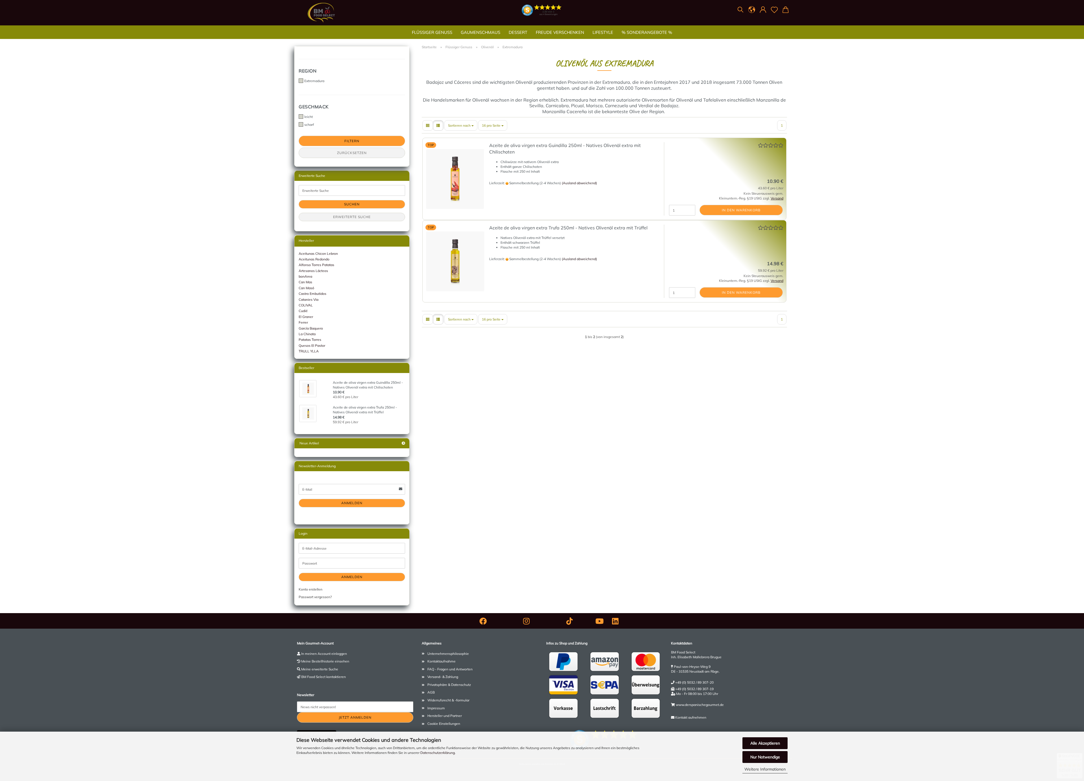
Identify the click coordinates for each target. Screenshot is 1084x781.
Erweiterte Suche (352, 217)
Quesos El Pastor (312, 345)
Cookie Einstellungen (443, 723)
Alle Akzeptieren (765, 743)
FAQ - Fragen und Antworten (450, 669)
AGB (431, 692)
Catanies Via (308, 299)
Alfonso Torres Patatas (316, 265)
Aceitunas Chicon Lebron (318, 253)
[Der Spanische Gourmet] (321, 12)
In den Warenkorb (741, 210)
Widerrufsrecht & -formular (448, 700)
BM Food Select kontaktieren (323, 677)
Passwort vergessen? (315, 597)
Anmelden (351, 503)
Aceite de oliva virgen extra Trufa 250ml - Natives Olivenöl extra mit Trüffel (568, 228)
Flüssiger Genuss (432, 32)
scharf (309, 124)
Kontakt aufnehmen (690, 717)
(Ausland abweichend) (579, 183)
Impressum (436, 708)
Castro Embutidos (312, 293)
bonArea (305, 276)
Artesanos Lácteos (313, 271)
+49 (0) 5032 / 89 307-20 (694, 682)
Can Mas (305, 282)
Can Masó (306, 288)
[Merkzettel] (774, 10)
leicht (308, 117)
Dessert (518, 32)
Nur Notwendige (765, 757)
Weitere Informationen (765, 769)
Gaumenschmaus (480, 32)
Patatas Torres (310, 339)
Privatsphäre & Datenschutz (449, 685)
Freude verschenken (560, 32)
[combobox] (460, 125)
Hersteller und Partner (444, 716)
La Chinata (307, 334)
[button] (751, 10)
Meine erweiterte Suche (319, 669)
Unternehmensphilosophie (448, 653)
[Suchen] (740, 10)
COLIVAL (306, 305)
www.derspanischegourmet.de (700, 705)
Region (307, 71)
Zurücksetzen (352, 153)
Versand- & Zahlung (442, 677)
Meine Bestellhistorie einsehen (325, 661)
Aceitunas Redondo (314, 259)
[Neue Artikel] (403, 443)
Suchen (352, 204)
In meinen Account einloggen (324, 653)
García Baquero (311, 328)
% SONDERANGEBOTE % (647, 32)
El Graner (306, 317)
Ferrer (303, 322)
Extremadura (314, 81)
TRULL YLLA (309, 351)
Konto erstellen (310, 589)
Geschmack (314, 106)
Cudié (303, 311)
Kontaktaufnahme (441, 661)
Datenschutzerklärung (437, 753)
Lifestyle (603, 32)
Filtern (351, 141)
